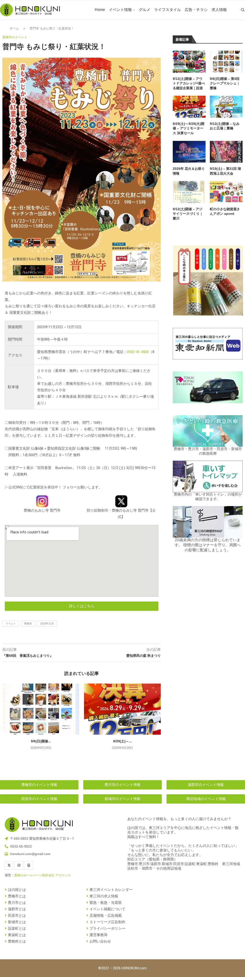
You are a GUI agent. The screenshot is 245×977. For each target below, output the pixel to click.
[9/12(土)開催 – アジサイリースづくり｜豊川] (189, 192)
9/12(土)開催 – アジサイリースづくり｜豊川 (188, 213)
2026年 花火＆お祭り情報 (189, 171)
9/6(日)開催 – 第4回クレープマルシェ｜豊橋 (225, 83)
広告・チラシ (196, 10)
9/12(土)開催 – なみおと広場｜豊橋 (224, 126)
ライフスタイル (167, 10)
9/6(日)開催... (41, 741)
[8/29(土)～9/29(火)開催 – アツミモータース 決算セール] (122, 709)
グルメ (144, 10)
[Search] (242, 9)
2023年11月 (47, 623)
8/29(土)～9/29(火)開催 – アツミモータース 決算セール (188, 128)
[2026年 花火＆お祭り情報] (189, 152)
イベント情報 (120, 10)
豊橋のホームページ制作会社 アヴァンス (42, 875)
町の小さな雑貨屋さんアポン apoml (225, 211)
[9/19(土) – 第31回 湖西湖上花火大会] (226, 152)
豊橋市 (28, 623)
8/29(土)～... (122, 741)
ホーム (14, 28)
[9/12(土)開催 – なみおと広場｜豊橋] (226, 106)
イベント (11, 623)
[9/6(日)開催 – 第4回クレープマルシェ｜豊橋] (40, 709)
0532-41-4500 (138, 352)
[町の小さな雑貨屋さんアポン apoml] (226, 192)
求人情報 (219, 10)
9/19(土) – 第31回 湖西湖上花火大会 (225, 171)
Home (100, 10)
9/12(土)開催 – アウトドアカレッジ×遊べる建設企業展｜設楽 (189, 83)
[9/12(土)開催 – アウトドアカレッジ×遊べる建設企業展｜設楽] (189, 61)
